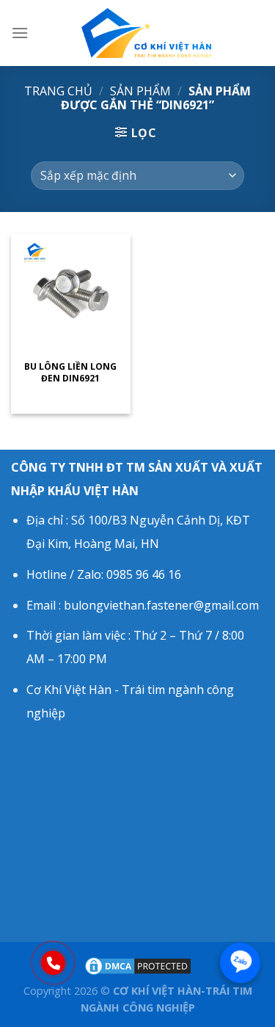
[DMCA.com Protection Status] (138, 965)
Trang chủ (58, 91)
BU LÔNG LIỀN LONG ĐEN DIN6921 (70, 372)
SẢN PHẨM (140, 91)
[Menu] (20, 33)
